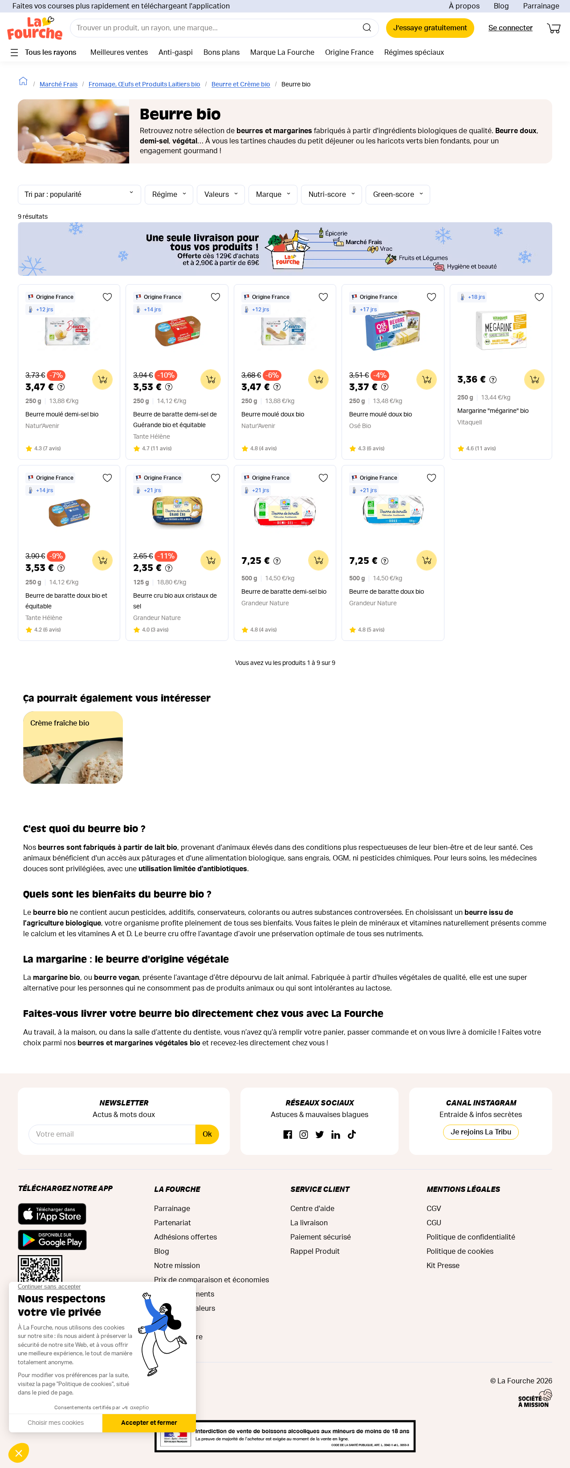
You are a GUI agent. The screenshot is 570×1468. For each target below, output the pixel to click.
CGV (434, 1208)
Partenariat (172, 1223)
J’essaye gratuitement (430, 28)
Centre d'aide (312, 1208)
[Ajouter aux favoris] (107, 297)
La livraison (309, 1223)
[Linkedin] (336, 1135)
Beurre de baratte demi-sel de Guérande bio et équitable (175, 420)
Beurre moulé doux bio (272, 415)
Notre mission (177, 1265)
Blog (501, 6)
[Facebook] (288, 1135)
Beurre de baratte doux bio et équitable (66, 601)
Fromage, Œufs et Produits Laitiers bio (144, 85)
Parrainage (541, 6)
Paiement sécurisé (320, 1237)
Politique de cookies (460, 1251)
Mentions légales (463, 1189)
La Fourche (177, 1189)
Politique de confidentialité (471, 1237)
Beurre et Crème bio (241, 85)
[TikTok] (352, 1135)
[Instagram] (304, 1135)
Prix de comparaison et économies (211, 1280)
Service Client (319, 1189)
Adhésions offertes (185, 1237)
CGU (434, 1223)
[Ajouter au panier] (102, 379)
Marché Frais (58, 85)
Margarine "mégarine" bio (493, 411)
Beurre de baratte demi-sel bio (283, 592)
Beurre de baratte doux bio (386, 592)
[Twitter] (320, 1135)
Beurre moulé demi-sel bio (61, 415)
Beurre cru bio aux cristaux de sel (175, 601)
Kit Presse (443, 1265)
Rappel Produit (315, 1251)
